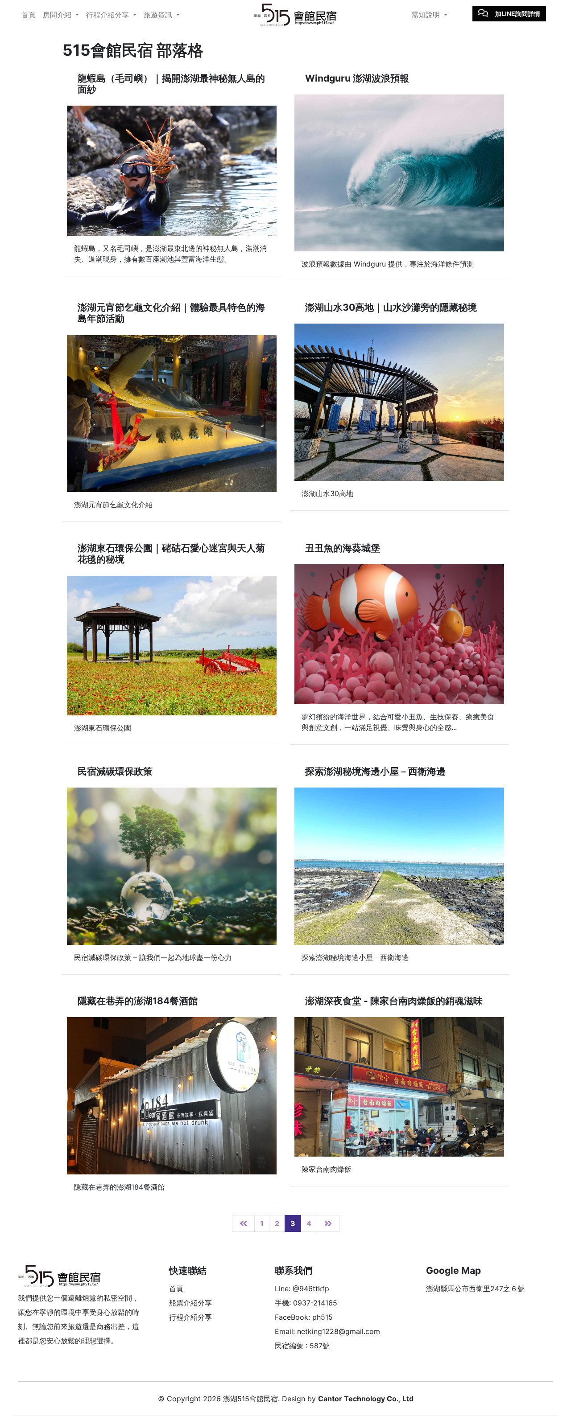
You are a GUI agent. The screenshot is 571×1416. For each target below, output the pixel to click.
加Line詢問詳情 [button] (517, 13)
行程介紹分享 (190, 1317)
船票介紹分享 (190, 1302)
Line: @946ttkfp (302, 1288)
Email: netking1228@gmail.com (327, 1331)
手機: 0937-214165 (306, 1302)
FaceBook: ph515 (304, 1317)
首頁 (28, 14)
